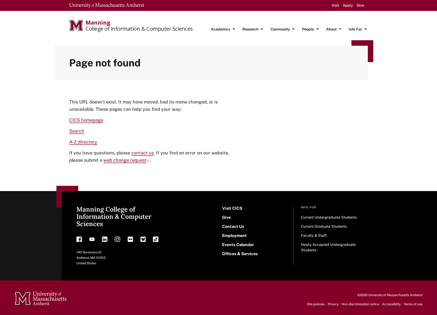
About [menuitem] (331, 29)
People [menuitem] (308, 29)
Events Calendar (238, 244)
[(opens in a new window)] (79, 240)
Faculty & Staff (314, 235)
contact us (142, 153)
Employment (234, 235)
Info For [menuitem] (355, 29)
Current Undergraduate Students (329, 217)
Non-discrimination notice (360, 304)
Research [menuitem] (250, 29)
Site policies (316, 304)
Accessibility (391, 304)
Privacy (333, 304)
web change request (125, 160)
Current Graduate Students (324, 226)
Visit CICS (232, 208)
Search (76, 131)
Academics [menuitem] (220, 29)
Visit (335, 5)
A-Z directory (83, 142)
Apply (348, 5)
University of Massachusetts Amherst (395, 295)
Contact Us (233, 226)
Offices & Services (240, 253)
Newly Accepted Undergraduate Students (328, 247)
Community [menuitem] (280, 29)
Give (360, 5)
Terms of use (413, 304)
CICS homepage (86, 120)
